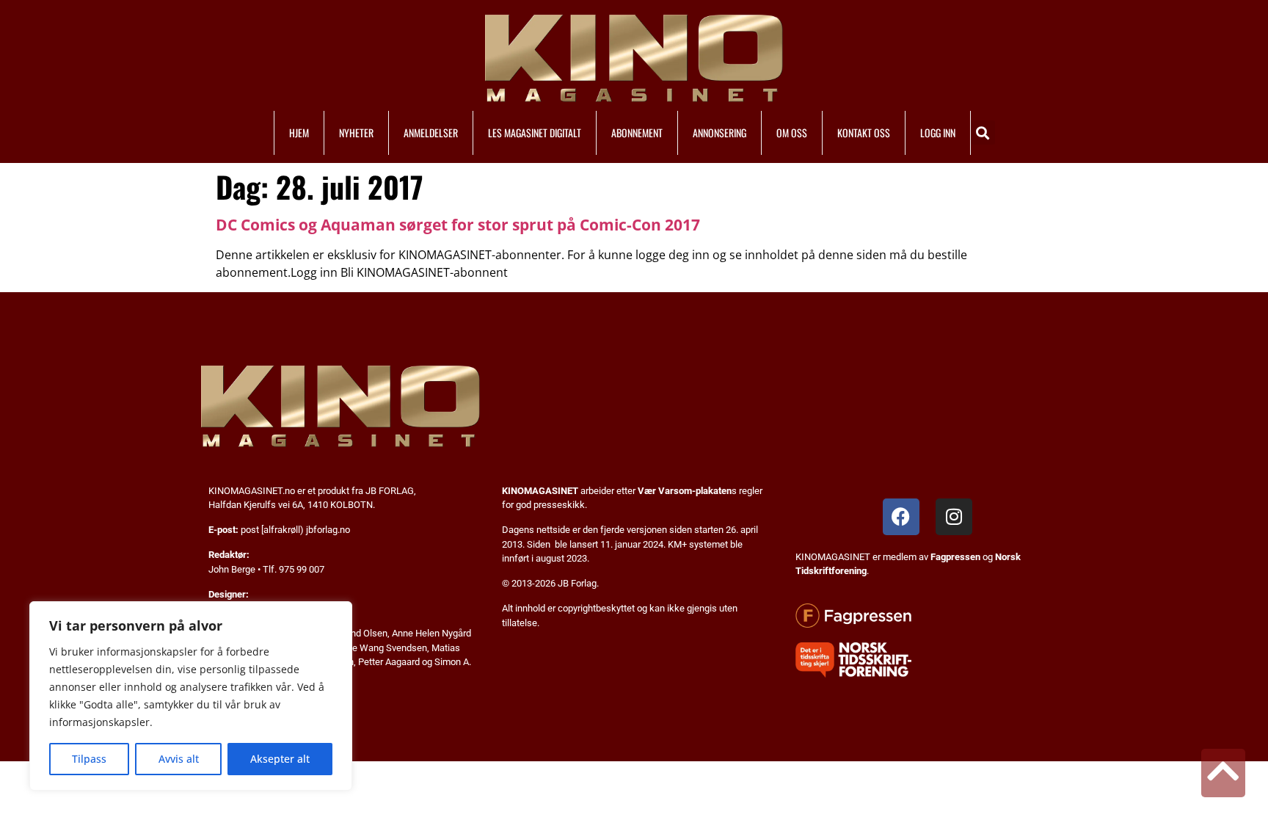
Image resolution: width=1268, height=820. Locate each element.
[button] (983, 132)
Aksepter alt (280, 759)
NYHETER (356, 132)
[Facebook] (901, 516)
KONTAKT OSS (863, 132)
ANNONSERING (719, 132)
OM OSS (791, 132)
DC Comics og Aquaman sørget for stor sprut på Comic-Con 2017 (458, 224)
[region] (190, 696)
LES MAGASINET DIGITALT (534, 132)
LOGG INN (937, 132)
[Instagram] (954, 516)
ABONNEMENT (637, 132)
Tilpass (89, 759)
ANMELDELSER (431, 132)
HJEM (299, 132)
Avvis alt (178, 759)
